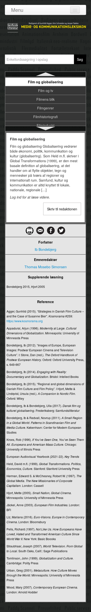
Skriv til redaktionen (62, 209)
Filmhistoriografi (45, 116)
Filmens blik (45, 99)
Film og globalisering (45, 81)
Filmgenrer (45, 108)
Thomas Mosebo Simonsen (46, 266)
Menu (17, 9)
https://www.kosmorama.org (25, 321)
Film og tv (45, 90)
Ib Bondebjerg (45, 249)
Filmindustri (45, 125)
